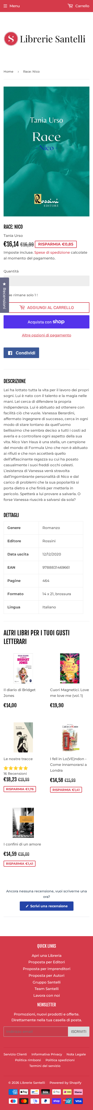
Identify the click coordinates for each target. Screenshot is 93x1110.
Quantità (11, 271)
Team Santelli (47, 988)
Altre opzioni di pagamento (46, 335)
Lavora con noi (46, 995)
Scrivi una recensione (51, 907)
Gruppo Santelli (47, 982)
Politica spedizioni (60, 1060)
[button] (23, 770)
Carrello (81, 6)
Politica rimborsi (28, 1060)
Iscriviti (78, 1031)
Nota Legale (76, 1054)
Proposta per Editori (46, 962)
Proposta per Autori (46, 975)
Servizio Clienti (15, 1054)
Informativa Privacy (46, 1054)
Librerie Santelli (32, 1083)
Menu (15, 6)
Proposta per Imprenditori (46, 968)
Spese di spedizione (52, 252)
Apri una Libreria (47, 955)
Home (8, 71)
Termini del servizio (44, 1066)
